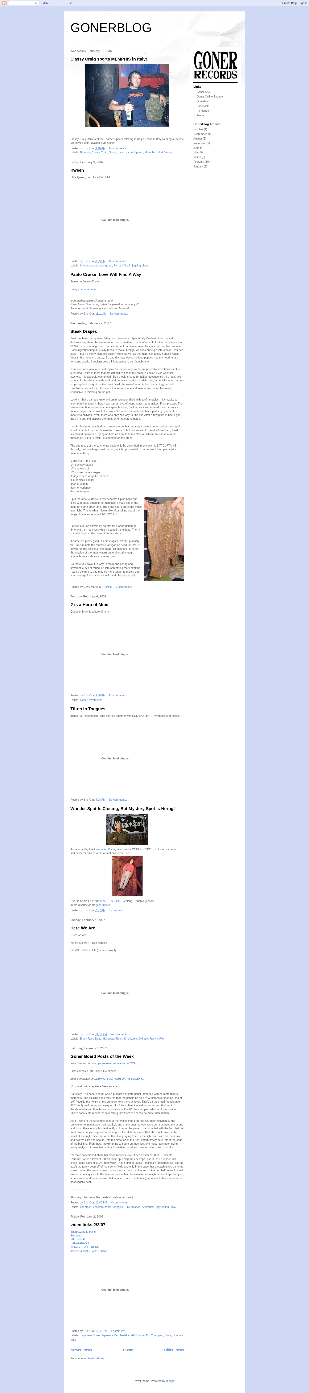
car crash (85, 1206)
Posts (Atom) (95, 1358)
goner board (103, 905)
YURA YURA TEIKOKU (84, 1247)
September (200, 134)
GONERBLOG (111, 28)
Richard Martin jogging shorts (131, 265)
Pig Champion (154, 1335)
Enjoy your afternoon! (83, 289)
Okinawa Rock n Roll (151, 1038)
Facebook (203, 106)
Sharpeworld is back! (83, 1231)
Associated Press (104, 849)
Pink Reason (132, 1206)
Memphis (150, 152)
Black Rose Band (90, 1038)
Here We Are (82, 928)
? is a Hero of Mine (89, 604)
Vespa (168, 152)
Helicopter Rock (112, 1038)
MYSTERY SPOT (111, 901)
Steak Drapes (83, 331)
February (198, 161)
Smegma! (76, 1235)
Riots (168, 1335)
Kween (77, 170)
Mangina (118, 1206)
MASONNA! (77, 1239)
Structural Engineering (155, 1206)
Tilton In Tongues (87, 708)
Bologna (85, 152)
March (197, 157)
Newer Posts (81, 1350)
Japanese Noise (90, 1335)
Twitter (201, 115)
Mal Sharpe (137, 1335)
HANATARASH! (80, 1243)
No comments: (118, 148)
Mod (160, 152)
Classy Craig (99, 152)
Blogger (170, 1380)
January (198, 166)
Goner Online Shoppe (210, 96)
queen (93, 265)
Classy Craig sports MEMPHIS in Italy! (108, 59)
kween (84, 265)
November (199, 143)
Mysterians (95, 699)
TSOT (174, 1206)
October (198, 129)
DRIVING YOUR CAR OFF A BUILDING (119, 1078)
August (197, 138)
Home (128, 1350)
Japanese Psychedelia (115, 1335)
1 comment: (116, 910)
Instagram (203, 110)
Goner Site (203, 92)
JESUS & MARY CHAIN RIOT (89, 1250)
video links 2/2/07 (87, 1224)
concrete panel (102, 1206)
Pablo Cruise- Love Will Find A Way (105, 274)
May (196, 152)
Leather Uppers (133, 152)
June (196, 147)
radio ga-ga (105, 265)
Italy (120, 152)
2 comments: (124, 586)
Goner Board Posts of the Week (102, 1056)
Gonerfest (203, 101)
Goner (112, 152)
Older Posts (174, 1350)
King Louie (130, 1038)
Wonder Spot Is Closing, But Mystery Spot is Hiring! (122, 808)
